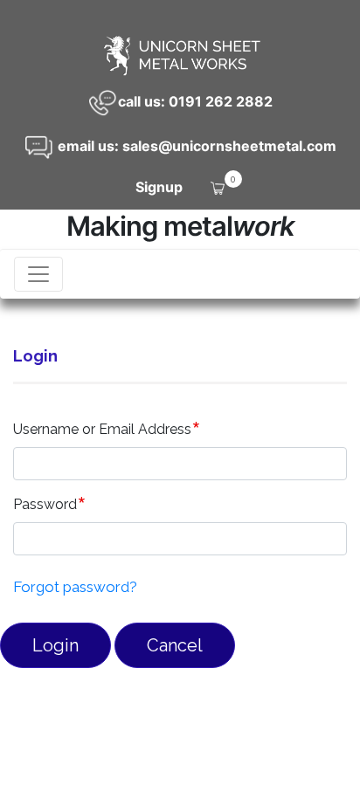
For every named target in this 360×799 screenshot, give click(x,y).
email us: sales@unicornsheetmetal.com (195, 146)
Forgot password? (75, 587)
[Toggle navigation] (38, 274)
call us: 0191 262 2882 (195, 101)
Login (55, 645)
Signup (159, 187)
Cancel (175, 645)
